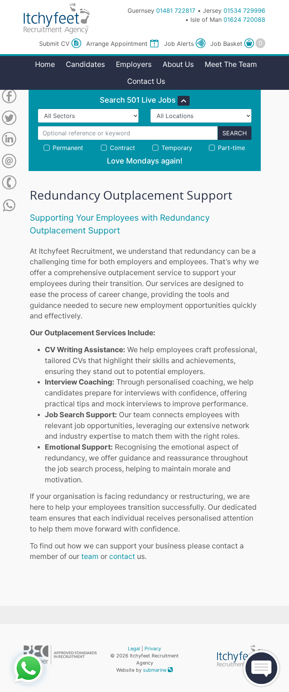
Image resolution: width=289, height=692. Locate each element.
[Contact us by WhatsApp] (9, 206)
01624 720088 (244, 19)
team (90, 556)
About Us (178, 64)
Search (234, 133)
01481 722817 (175, 10)
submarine (155, 670)
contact (122, 556)
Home (45, 64)
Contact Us (146, 81)
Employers (134, 64)
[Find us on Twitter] (9, 119)
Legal (134, 648)
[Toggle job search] (184, 101)
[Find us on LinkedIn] (9, 140)
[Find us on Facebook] (9, 97)
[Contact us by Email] (9, 162)
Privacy (152, 648)
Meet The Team (231, 64)
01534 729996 (244, 10)
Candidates (85, 64)
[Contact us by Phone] (9, 184)
